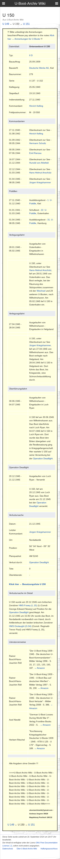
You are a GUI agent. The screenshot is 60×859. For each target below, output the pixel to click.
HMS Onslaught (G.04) (20, 626)
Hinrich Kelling (36, 106)
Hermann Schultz (37, 143)
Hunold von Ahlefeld (39, 163)
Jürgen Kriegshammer (40, 182)
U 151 (26, 24)
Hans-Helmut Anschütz (40, 172)
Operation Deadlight (43, 458)
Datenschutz (7, 849)
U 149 (5, 24)
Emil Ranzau (35, 153)
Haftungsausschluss (49, 849)
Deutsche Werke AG (39, 68)
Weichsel (41, 291)
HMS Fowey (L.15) (28, 605)
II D (31, 55)
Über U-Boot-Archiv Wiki (27, 849)
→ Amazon (39, 668)
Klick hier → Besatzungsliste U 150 (27, 584)
